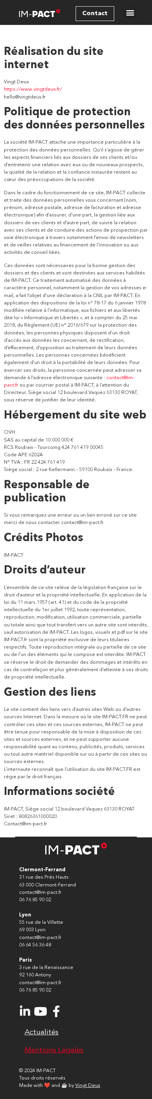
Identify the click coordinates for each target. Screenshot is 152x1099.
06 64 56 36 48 (35, 945)
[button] (95, 13)
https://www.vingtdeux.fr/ (33, 89)
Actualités (41, 1032)
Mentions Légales (54, 1050)
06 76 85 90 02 (35, 899)
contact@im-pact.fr (40, 892)
